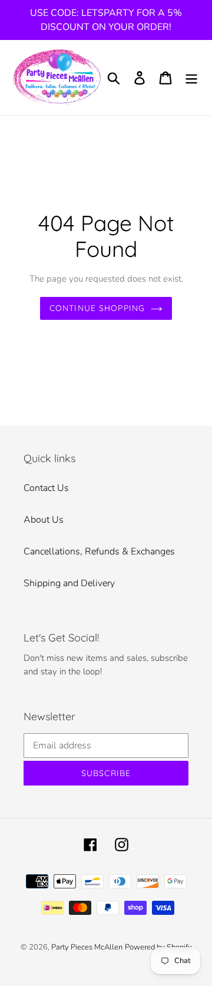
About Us (44, 519)
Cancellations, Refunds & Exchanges (99, 551)
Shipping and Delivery (69, 583)
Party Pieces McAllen (86, 947)
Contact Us (46, 488)
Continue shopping (97, 308)
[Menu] (191, 78)
